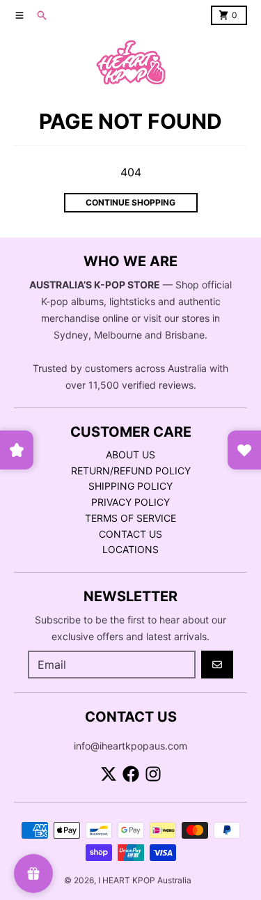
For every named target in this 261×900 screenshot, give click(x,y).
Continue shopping (130, 202)
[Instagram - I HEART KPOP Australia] (153, 774)
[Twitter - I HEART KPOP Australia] (108, 774)
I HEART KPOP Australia (144, 880)
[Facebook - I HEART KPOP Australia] (130, 774)
